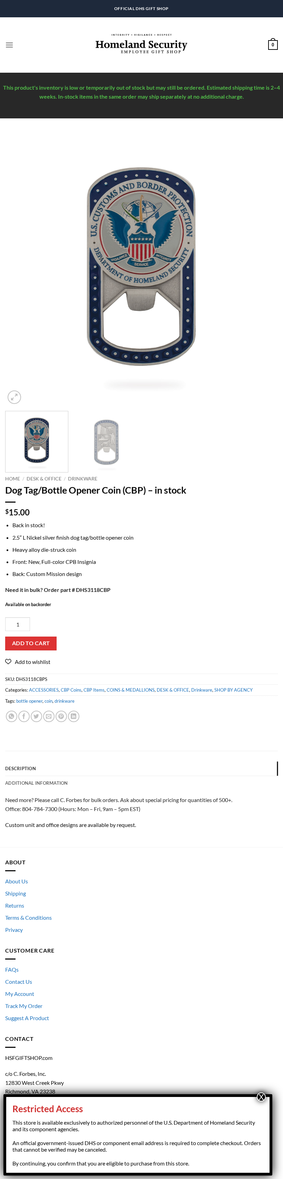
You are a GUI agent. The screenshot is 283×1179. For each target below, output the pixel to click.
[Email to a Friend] (49, 716)
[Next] (263, 269)
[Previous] (19, 269)
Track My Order (23, 1005)
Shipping (15, 893)
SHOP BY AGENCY (233, 690)
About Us (16, 881)
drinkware (65, 701)
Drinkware (82, 479)
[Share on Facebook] (24, 716)
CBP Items (94, 690)
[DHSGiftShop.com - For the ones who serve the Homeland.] (141, 45)
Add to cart (31, 643)
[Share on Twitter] (36, 716)
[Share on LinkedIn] (73, 716)
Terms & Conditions (28, 917)
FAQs (12, 969)
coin (48, 701)
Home (12, 479)
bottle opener (29, 701)
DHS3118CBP (93, 589)
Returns (14, 905)
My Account (19, 993)
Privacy (14, 929)
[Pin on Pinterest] (61, 716)
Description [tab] (20, 768)
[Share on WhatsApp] (11, 716)
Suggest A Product (27, 1018)
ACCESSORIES (44, 690)
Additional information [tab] (36, 783)
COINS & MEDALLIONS (131, 690)
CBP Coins (71, 690)
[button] (9, 44)
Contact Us (18, 981)
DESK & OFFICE (44, 479)
